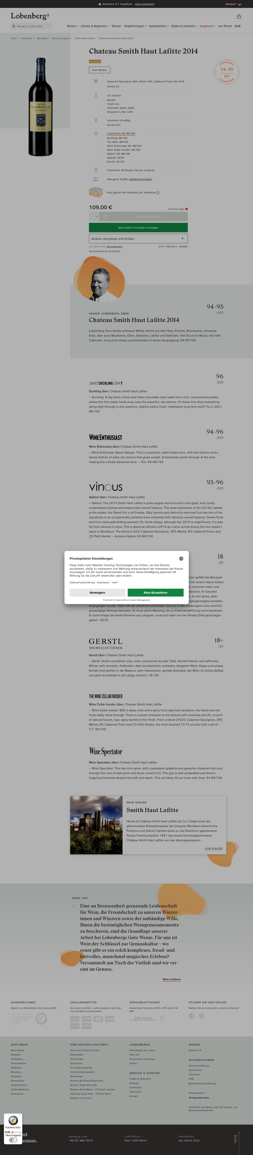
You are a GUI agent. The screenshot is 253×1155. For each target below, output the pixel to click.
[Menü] (20, 1116)
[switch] (13, 1140)
